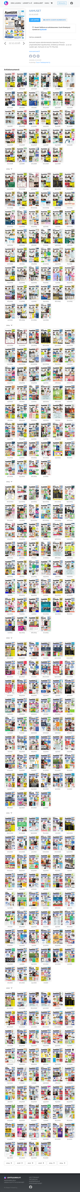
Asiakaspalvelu (10, 1180)
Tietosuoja (33, 1179)
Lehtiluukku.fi (14, 1178)
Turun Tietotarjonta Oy (43, 62)
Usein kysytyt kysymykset (14, 1182)
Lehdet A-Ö (27, 3)
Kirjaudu (62, 3)
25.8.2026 (43, 29)
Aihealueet (38, 3)
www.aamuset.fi (34, 51)
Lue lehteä (35, 20)
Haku (47, 3)
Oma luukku (16, 3)
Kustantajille (34, 1181)
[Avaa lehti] (10, 79)
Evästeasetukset (35, 1183)
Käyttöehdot (34, 1177)
